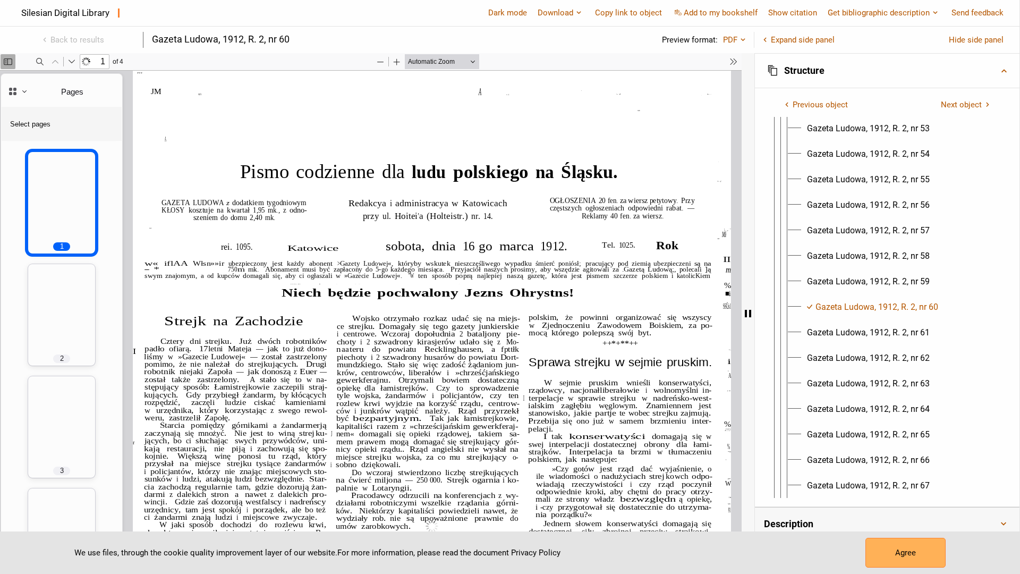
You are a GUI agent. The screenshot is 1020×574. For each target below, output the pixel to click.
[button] (887, 71)
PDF (730, 40)
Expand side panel (803, 40)
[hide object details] (748, 313)
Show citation (792, 13)
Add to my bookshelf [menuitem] (721, 13)
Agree (905, 553)
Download (555, 13)
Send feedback (977, 13)
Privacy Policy (535, 553)
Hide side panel (976, 40)
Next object (961, 104)
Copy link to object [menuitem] (628, 13)
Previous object (820, 104)
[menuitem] (868, 128)
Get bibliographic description (879, 13)
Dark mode (507, 13)
